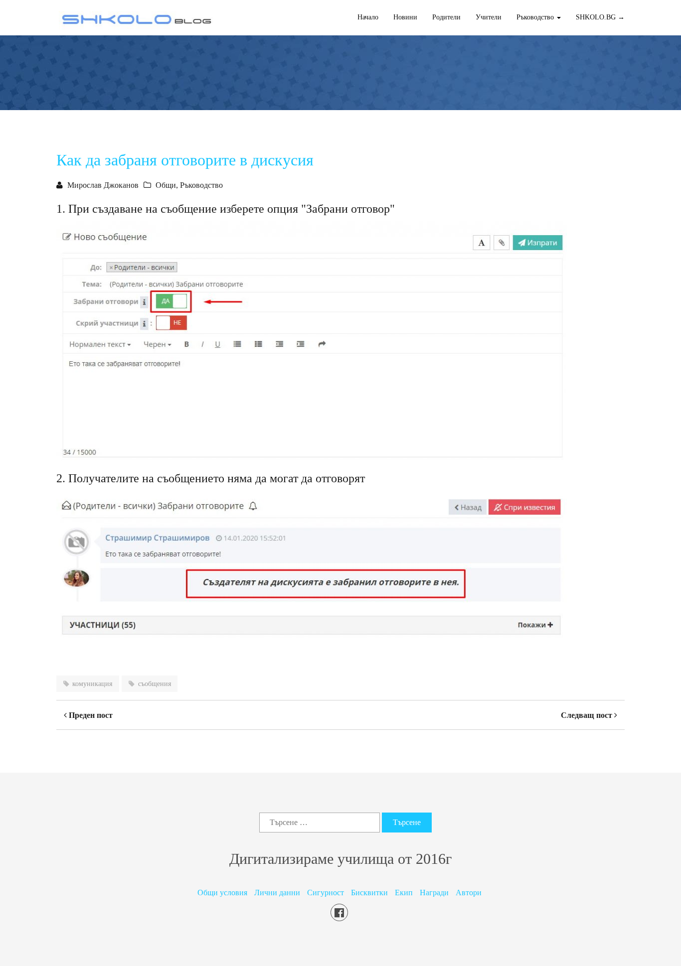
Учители (489, 17)
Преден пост (90, 715)
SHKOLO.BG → (600, 17)
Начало (367, 17)
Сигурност (325, 892)
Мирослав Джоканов (103, 185)
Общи (166, 185)
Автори (469, 892)
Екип (404, 892)
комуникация (92, 684)
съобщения (154, 684)
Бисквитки (369, 892)
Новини (405, 17)
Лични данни (277, 892)
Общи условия (222, 892)
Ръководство (201, 185)
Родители (446, 17)
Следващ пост (587, 715)
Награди (434, 892)
